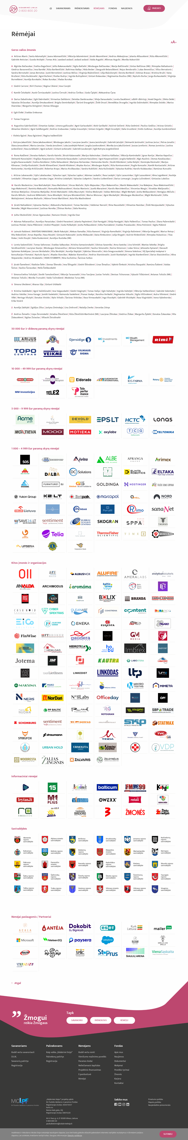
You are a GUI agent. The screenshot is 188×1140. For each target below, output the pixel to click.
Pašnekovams (82, 8)
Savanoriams (63, 8)
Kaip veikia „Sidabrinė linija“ (59, 1052)
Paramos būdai (85, 1061)
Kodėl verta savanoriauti (22, 1052)
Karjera (117, 1079)
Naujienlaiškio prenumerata (159, 1105)
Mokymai (118, 1065)
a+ (174, 42)
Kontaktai (118, 1083)
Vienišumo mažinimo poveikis (92, 1057)
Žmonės (118, 1074)
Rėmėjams (99, 8)
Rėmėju (124, 1020)
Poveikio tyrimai (121, 1070)
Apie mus (118, 1052)
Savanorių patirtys (20, 1061)
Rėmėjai (82, 1079)
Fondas (113, 8)
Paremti (156, 8)
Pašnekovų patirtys (55, 1057)
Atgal (17, 983)
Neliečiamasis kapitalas (89, 1065)
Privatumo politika (155, 1099)
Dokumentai (120, 1061)
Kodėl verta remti (86, 1052)
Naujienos (126, 8)
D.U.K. (14, 1057)
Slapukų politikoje (75, 1135)
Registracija (16, 1065)
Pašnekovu (101, 1020)
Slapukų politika (154, 1102)
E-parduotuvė (84, 1074)
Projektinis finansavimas (89, 1070)
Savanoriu (77, 1020)
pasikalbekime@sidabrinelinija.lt (59, 1123)
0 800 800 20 (51, 1121)
